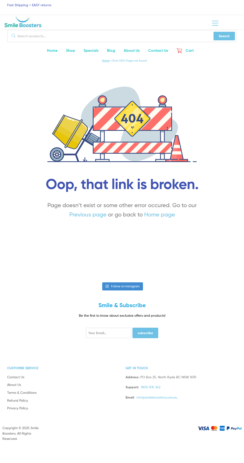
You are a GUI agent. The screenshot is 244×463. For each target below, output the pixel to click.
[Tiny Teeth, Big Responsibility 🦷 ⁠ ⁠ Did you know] (142, 267)
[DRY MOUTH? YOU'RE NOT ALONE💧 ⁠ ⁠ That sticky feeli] (62, 267)
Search (224, 36)
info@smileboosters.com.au (157, 397)
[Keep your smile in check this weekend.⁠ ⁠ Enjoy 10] (222, 267)
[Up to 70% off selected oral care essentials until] (102, 267)
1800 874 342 (150, 387)
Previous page (88, 214)
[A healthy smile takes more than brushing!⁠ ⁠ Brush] (22, 267)
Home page (159, 214)
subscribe (145, 333)
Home (106, 60)
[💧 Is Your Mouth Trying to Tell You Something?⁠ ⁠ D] (182, 267)
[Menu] (215, 22)
